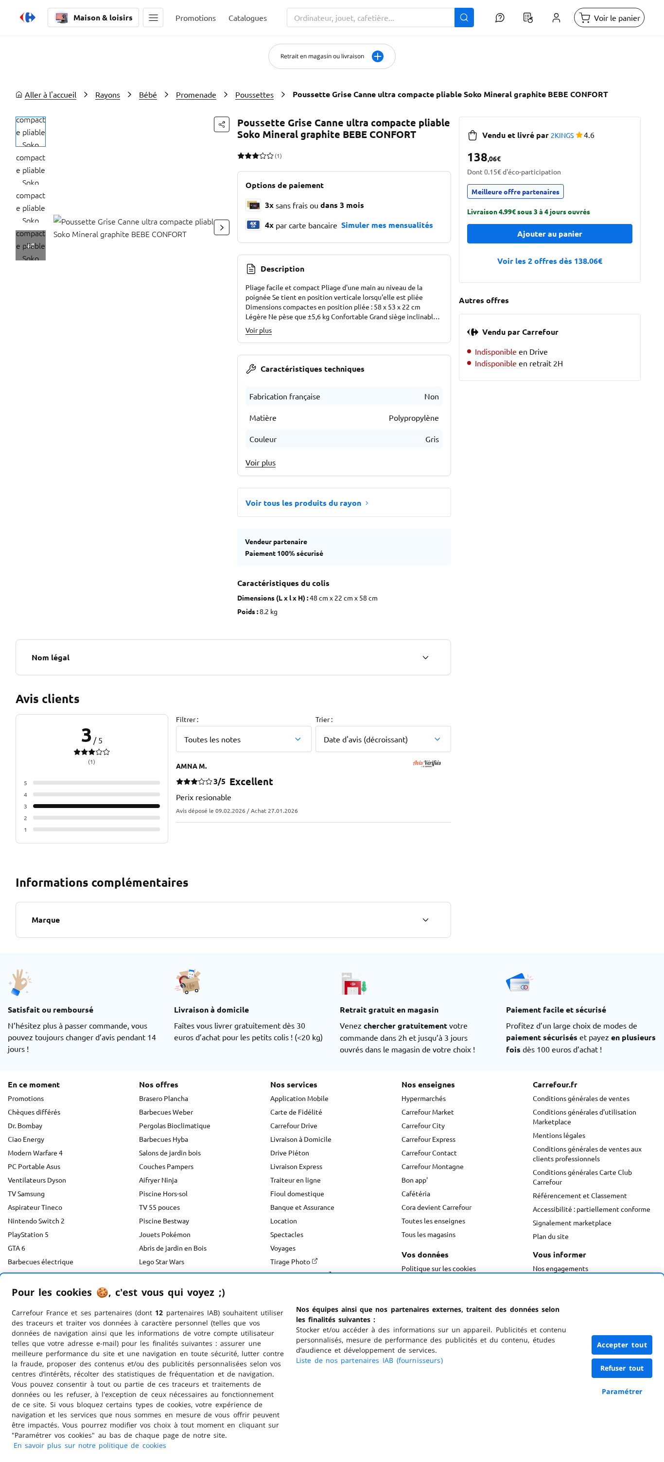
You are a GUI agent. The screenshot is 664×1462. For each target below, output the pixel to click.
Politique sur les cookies (439, 1268)
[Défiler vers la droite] (221, 227)
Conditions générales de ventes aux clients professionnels (587, 1153)
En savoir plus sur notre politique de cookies (90, 1445)
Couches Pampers (166, 1166)
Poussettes (254, 94)
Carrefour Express (428, 1139)
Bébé (148, 94)
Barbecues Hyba (163, 1139)
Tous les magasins (428, 1234)
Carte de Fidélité (296, 1111)
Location (283, 1220)
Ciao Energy (26, 1139)
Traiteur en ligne (295, 1179)
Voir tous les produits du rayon (303, 503)
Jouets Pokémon (165, 1234)
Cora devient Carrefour (437, 1207)
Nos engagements (560, 1268)
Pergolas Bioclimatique (174, 1125)
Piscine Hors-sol (163, 1193)
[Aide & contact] (499, 17)
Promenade (196, 94)
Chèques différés (34, 1111)
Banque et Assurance (302, 1207)
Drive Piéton (289, 1152)
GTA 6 (16, 1247)
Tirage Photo (291, 1261)
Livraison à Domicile (301, 1139)
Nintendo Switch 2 (36, 1220)
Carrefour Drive (293, 1125)
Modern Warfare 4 (35, 1152)
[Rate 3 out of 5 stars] (255, 155)
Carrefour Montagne (433, 1166)
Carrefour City (423, 1125)
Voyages (283, 1247)
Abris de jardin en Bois (173, 1247)
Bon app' (415, 1179)
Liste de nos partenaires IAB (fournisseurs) (369, 1360)
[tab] (31, 132)
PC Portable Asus (34, 1166)
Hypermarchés (424, 1098)
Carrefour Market (428, 1111)
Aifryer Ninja (158, 1179)
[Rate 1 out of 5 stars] (241, 155)
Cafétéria (416, 1193)
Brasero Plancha (163, 1098)
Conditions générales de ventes (581, 1098)
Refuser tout (622, 1368)
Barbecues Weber (166, 1111)
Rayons (107, 94)
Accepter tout (622, 1344)
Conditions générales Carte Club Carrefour (582, 1177)
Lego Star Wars (161, 1261)
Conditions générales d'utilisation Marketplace (584, 1116)
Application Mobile (299, 1098)
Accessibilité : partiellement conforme (591, 1208)
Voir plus (258, 330)
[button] (153, 17)
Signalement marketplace (572, 1222)
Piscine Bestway (164, 1220)
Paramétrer (622, 1391)
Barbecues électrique (40, 1261)
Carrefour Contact (429, 1152)
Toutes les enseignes (433, 1220)
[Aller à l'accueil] (27, 17)
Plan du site (551, 1236)
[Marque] (425, 919)
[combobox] (380, 17)
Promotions (26, 1098)
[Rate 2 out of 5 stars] (248, 155)
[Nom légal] (425, 657)
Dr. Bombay (25, 1125)
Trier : (323, 719)
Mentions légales (559, 1135)
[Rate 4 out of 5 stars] (262, 155)
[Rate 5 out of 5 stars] (270, 155)
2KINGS (562, 135)
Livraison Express (296, 1166)
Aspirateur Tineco (35, 1207)
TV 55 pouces (159, 1207)
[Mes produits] (528, 17)
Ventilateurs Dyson (37, 1179)
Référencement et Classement (580, 1195)
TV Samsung (26, 1193)
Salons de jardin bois (170, 1152)
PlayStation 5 (28, 1234)
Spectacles (286, 1234)
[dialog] (332, 1367)
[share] (221, 124)
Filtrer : (187, 719)
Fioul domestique (297, 1193)
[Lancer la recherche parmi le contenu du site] (464, 17)
